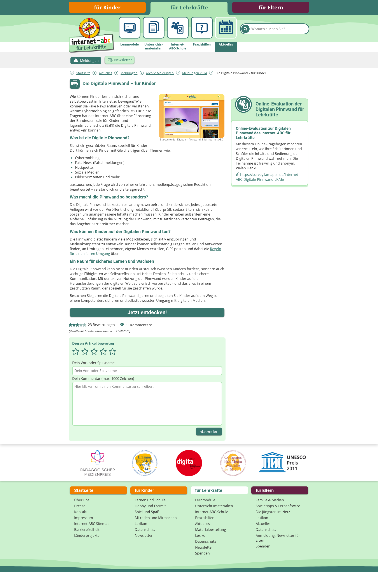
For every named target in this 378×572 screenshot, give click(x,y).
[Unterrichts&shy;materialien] (153, 28)
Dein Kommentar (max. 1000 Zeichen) (103, 378)
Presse (79, 506)
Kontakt (80, 511)
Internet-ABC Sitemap (92, 523)
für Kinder (107, 7)
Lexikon (141, 523)
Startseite (83, 73)
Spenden (202, 553)
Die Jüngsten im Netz (273, 511)
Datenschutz (145, 529)
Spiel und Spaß (147, 511)
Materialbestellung (210, 529)
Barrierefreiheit (87, 529)
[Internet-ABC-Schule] (178, 28)
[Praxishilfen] (202, 28)
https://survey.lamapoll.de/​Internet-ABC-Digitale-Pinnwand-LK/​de (267, 177)
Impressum (83, 517)
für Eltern (271, 7)
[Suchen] (245, 29)
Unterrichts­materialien (214, 506)
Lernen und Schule (150, 500)
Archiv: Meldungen (160, 73)
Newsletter (144, 535)
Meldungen (129, 73)
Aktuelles (105, 73)
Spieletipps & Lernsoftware (278, 506)
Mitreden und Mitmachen (156, 517)
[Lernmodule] (129, 28)
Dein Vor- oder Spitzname (93, 362)
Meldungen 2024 (194, 73)
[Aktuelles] (226, 28)
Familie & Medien (270, 500)
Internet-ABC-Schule (211, 511)
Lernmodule (205, 500)
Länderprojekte (87, 535)
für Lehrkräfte (189, 7)
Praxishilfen (204, 517)
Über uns (81, 500)
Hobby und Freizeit (150, 506)
